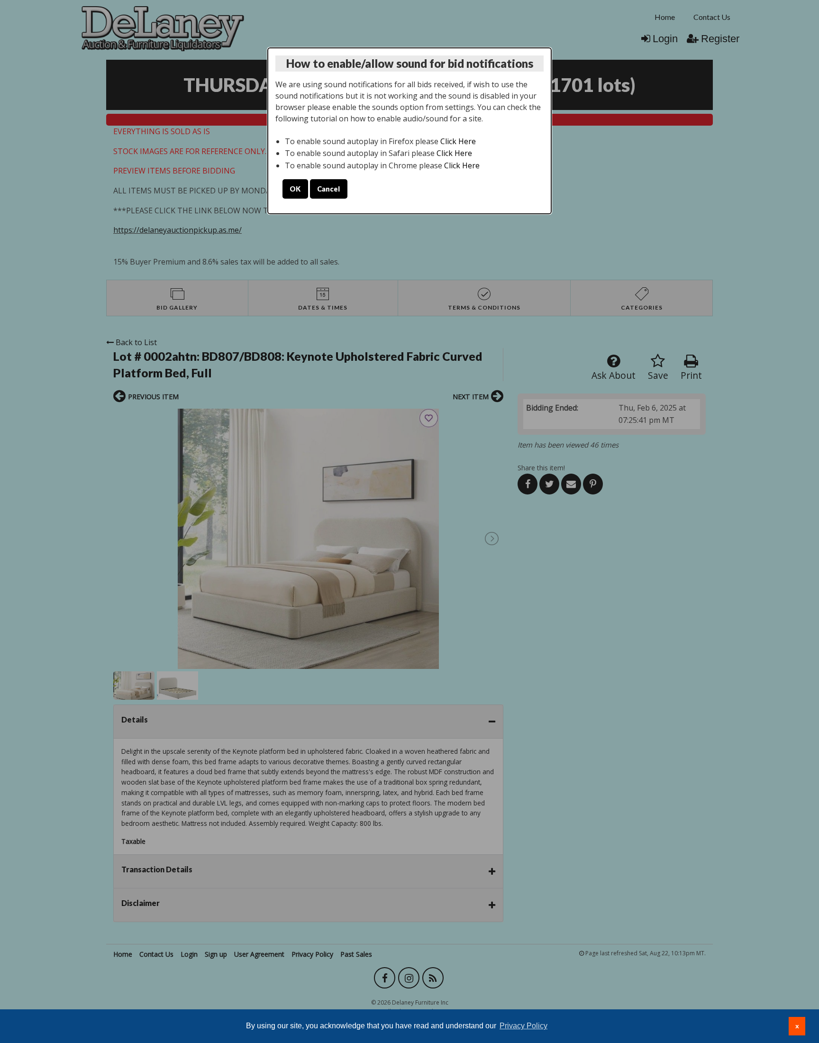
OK (295, 189)
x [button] (797, 1026)
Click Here (458, 141)
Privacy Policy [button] (523, 1026)
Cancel (328, 189)
